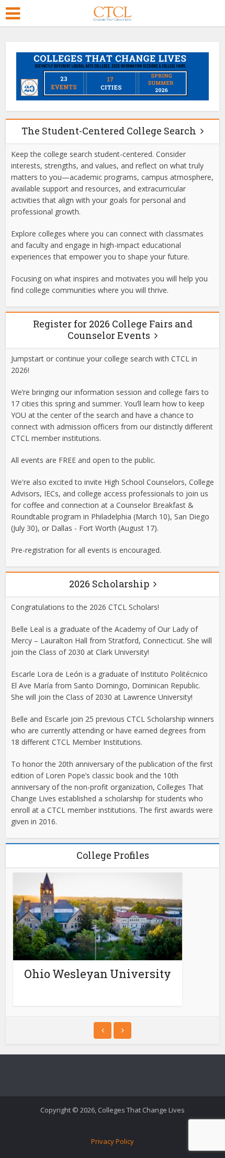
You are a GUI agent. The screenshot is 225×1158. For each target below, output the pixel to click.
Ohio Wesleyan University (97, 973)
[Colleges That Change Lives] (112, 11)
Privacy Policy (112, 1141)
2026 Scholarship (109, 583)
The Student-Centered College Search (108, 130)
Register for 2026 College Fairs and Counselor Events (113, 329)
